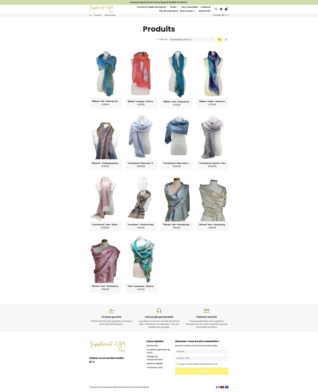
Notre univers (188, 11)
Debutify (146, 387)
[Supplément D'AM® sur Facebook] (90, 361)
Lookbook (206, 7)
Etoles (174, 7)
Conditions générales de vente (158, 351)
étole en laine (110, 15)
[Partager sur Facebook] (223, 15)
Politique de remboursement (155, 358)
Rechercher (152, 345)
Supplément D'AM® (110, 387)
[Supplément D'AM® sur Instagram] (93, 361)
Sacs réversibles (189, 7)
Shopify (130, 387)
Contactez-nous (155, 367)
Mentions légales (155, 363)
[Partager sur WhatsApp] (225, 15)
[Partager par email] (228, 15)
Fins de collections (168, 11)
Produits (97, 15)
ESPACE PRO (205, 11)
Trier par (162, 39)
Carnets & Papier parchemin (152, 7)
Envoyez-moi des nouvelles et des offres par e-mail (198, 364)
